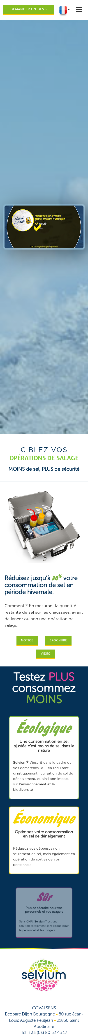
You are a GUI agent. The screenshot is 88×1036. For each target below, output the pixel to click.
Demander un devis (29, 9)
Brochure (58, 640)
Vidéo (46, 653)
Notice (27, 640)
